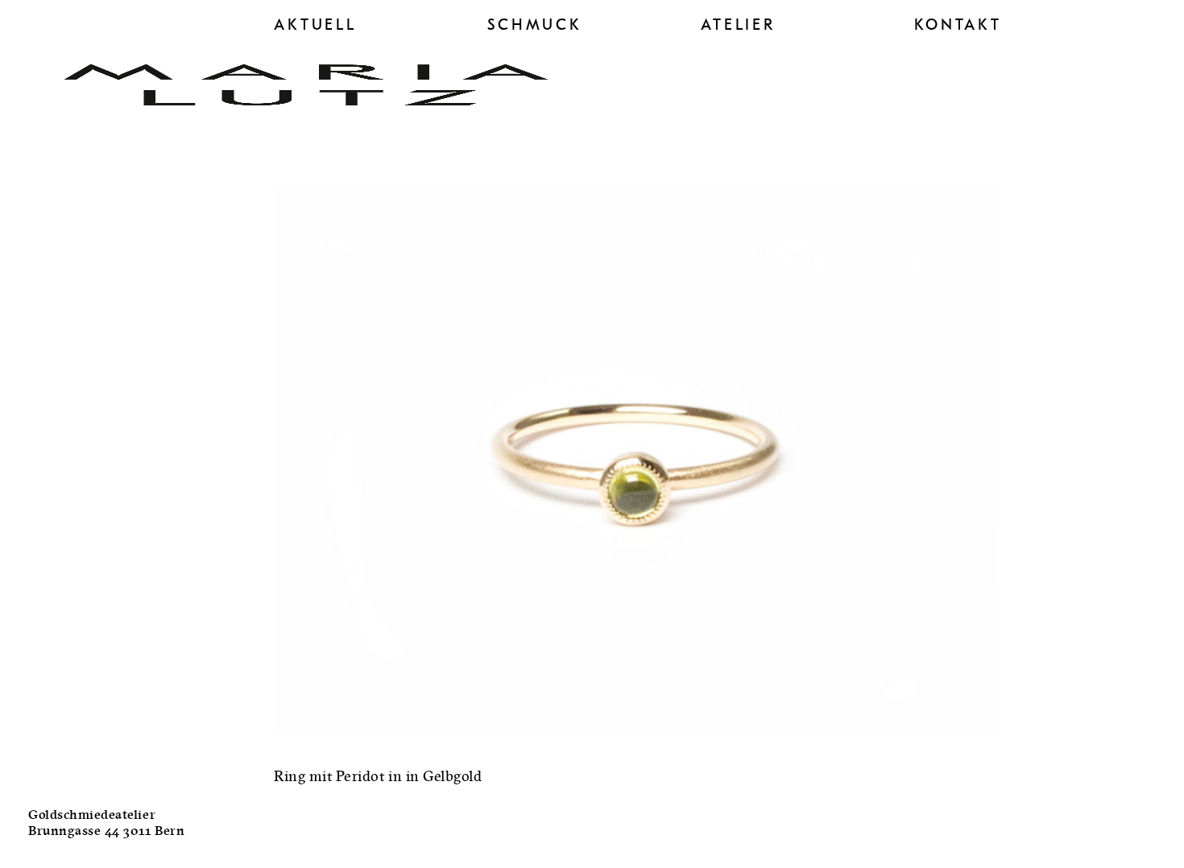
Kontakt (958, 25)
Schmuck (534, 25)
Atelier (738, 25)
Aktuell (315, 25)
